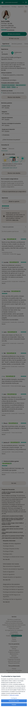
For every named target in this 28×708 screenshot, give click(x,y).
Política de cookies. (14, 695)
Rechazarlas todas (14, 701)
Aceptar (14, 704)
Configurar (14, 698)
